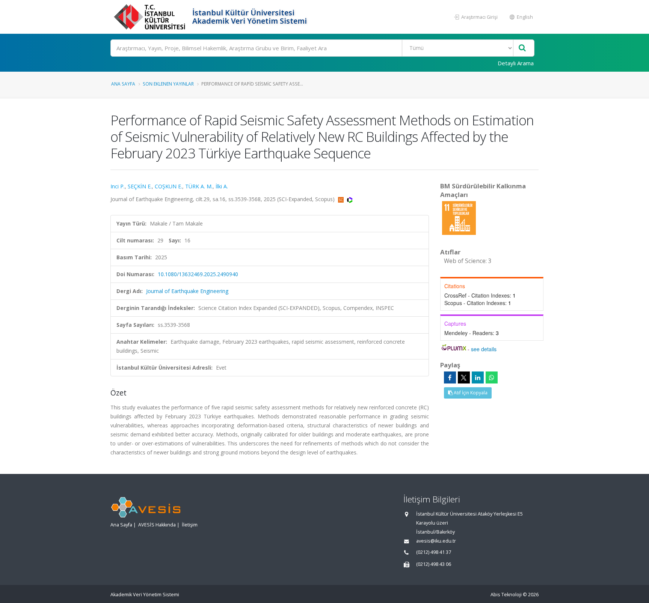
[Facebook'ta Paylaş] (450, 377)
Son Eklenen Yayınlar (168, 84)
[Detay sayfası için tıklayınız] (459, 217)
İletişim (190, 525)
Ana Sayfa (123, 84)
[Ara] (522, 48)
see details (484, 349)
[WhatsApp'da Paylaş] (492, 377)
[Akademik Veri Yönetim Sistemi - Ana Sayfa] (150, 17)
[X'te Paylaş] (464, 377)
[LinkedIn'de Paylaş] (478, 377)
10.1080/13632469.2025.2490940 (198, 274)
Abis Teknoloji (506, 594)
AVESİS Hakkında (157, 525)
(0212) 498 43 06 (433, 564)
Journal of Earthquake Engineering (187, 291)
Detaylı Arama (516, 63)
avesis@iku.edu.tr (436, 541)
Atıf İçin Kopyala (470, 392)
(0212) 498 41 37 (433, 552)
